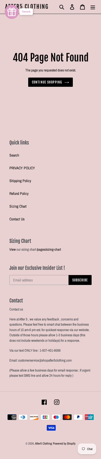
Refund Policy (19, 193)
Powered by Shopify (64, 444)
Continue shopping (47, 82)
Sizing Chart (18, 206)
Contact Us (17, 219)
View (12, 249)
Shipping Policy (20, 180)
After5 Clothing (27, 7)
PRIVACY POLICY (22, 167)
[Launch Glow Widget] (12, 12)
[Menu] (93, 6)
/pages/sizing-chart (49, 249)
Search (14, 155)
